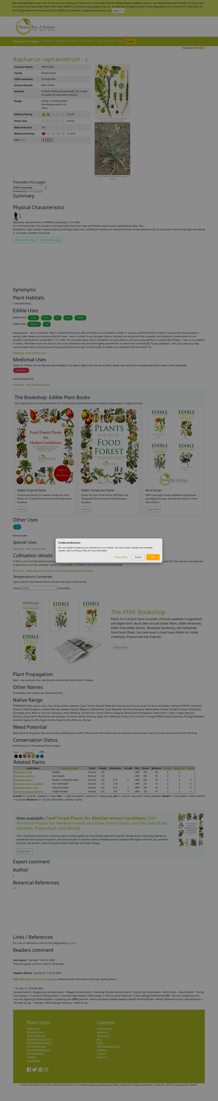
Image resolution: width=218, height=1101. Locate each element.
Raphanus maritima (24, 776)
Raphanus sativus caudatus (28, 783)
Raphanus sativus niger (26, 787)
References (18, 352)
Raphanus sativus (23, 780)
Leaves (46, 318)
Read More (24, 851)
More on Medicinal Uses (38, 384)
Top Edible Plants (36, 1046)
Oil (58, 318)
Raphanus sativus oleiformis (29, 791)
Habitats (31, 1057)
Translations (34, 1060)
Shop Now (153, 509)
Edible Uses (33, 1028)
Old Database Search (108, 1046)
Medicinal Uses (35, 1032)
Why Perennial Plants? (39, 1042)
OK (153, 557)
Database (47, 41)
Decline (138, 557)
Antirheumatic (21, 370)
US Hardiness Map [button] (50, 240)
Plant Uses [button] (87, 41)
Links (100, 1042)
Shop (100, 41)
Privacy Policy (121, 557)
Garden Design (35, 1053)
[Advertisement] (190, 114)
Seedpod (80, 318)
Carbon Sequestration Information (76, 570)
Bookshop (102, 1032)
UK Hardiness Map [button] (25, 240)
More (22, 509)
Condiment (34, 324)
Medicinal (179, 768)
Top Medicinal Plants (38, 1050)
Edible (167, 768)
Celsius (17, 588)
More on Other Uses (36, 548)
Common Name (69, 768)
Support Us (103, 1035)
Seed (68, 318)
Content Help (104, 1028)
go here (71, 943)
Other (190, 768)
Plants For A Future (26, 41)
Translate (37, 191)
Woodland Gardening (39, 1039)
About (74, 41)
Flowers (33, 318)
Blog (120, 41)
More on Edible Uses (36, 352)
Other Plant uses (36, 1035)
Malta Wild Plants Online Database (38, 979)
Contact (101, 1053)
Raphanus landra (23, 772)
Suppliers (110, 41)
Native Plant (62, 41)
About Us (102, 1057)
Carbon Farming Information (40, 570)
